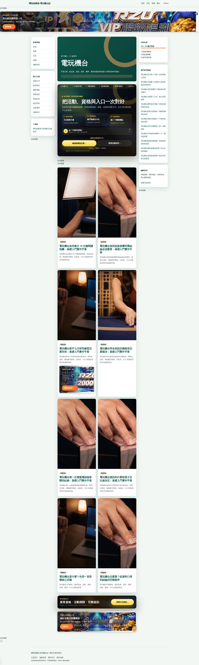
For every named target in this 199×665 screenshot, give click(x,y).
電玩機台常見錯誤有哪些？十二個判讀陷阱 (153, 135)
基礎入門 (36, 81)
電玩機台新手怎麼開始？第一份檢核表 (153, 127)
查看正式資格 (122, 602)
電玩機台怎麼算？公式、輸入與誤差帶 (153, 98)
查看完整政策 (146, 183)
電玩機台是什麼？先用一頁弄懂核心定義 (153, 76)
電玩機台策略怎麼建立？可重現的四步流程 (153, 120)
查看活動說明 (114, 143)
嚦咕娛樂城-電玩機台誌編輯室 (42, 130)
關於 (158, 3)
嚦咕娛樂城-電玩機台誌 (39, 3)
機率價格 (36, 90)
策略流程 (36, 94)
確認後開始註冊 (79, 143)
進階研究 (36, 112)
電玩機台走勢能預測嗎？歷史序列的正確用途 (153, 157)
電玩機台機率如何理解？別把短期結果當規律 (153, 105)
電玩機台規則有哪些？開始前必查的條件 (153, 90)
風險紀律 (36, 99)
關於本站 (51, 657)
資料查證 (36, 85)
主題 (148, 3)
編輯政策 (36, 65)
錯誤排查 (36, 103)
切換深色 (166, 3)
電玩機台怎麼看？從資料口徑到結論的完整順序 (153, 83)
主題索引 (34, 657)
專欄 (153, 3)
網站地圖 (60, 657)
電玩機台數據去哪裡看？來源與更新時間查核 (153, 142)
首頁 (34, 47)
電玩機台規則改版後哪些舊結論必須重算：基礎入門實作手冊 (116, 249)
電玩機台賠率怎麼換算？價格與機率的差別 (153, 112)
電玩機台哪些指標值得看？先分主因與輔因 (153, 149)
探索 (142, 3)
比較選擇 (36, 108)
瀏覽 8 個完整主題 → (68, 76)
